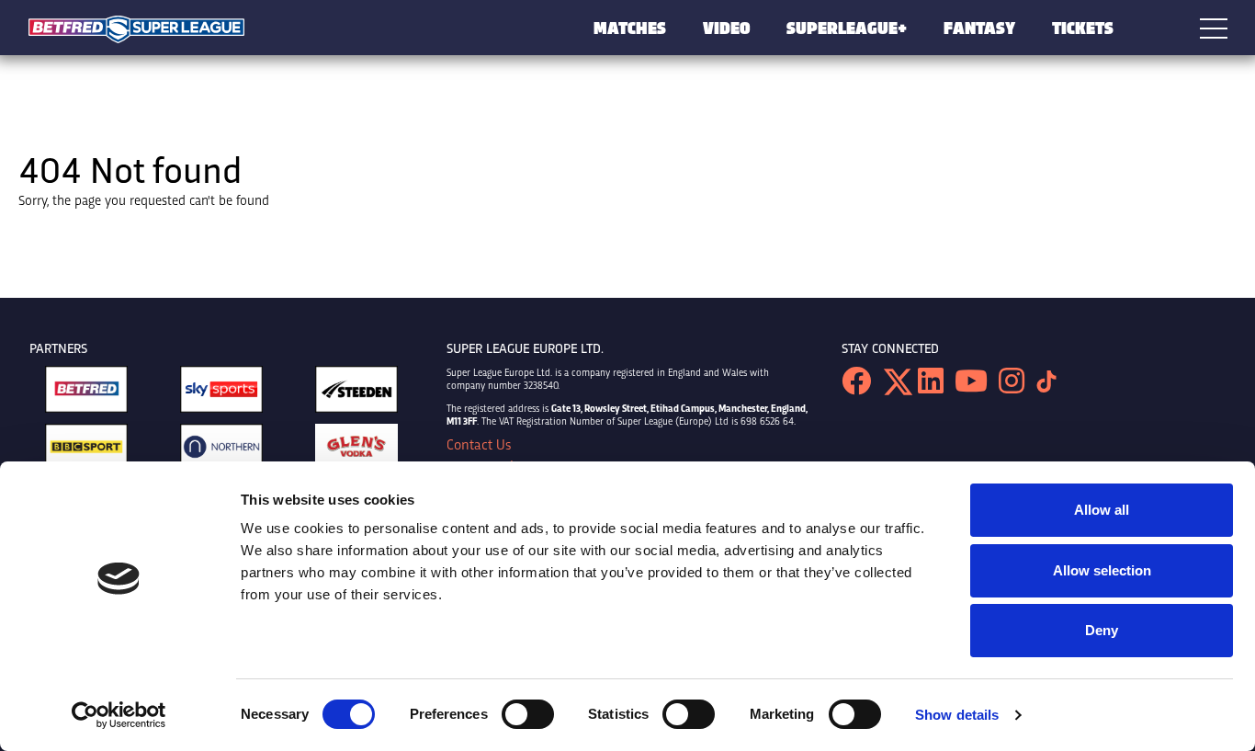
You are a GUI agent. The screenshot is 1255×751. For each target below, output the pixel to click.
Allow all (1101, 510)
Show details (957, 715)
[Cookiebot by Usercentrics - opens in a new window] (119, 715)
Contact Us (479, 444)
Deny (1101, 630)
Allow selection (1102, 570)
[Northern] (221, 452)
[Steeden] (356, 394)
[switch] (528, 714)
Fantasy (979, 27)
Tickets (1083, 27)
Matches (630, 27)
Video (727, 27)
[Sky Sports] (221, 394)
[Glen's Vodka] (356, 452)
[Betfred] (86, 394)
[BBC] (86, 452)
